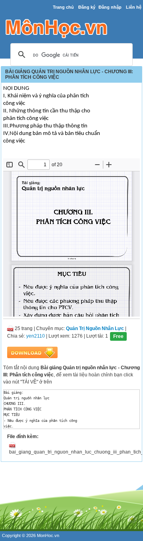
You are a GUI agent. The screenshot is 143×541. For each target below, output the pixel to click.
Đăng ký (86, 7)
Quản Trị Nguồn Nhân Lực (95, 328)
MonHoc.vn (48, 535)
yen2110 (35, 336)
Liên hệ (133, 7)
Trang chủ (63, 7)
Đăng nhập (110, 7)
